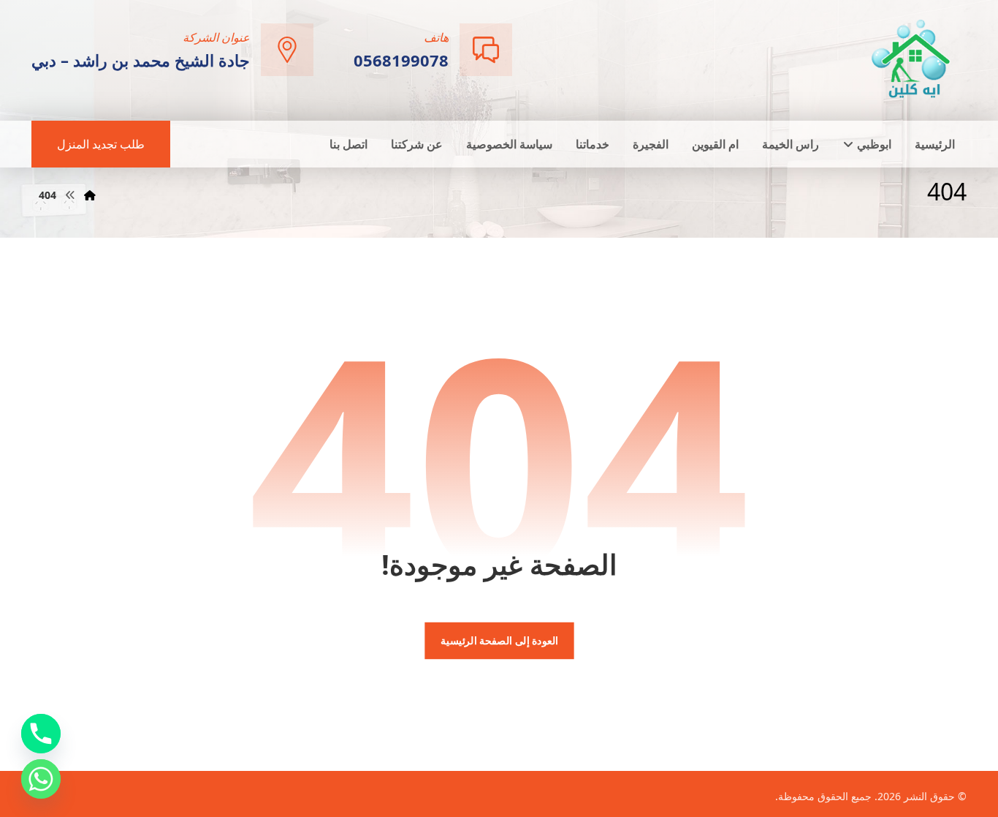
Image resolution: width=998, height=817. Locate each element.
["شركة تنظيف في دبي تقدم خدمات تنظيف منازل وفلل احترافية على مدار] (912, 59)
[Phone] (41, 733)
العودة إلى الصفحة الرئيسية (498, 640)
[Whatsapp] (41, 779)
